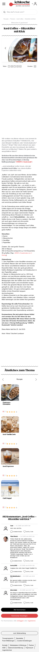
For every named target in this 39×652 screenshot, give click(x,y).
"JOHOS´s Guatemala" (24, 162)
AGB (3, 648)
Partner (31, 645)
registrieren (32, 621)
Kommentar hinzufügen (19, 616)
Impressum (29, 648)
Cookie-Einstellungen (24, 640)
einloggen (20, 621)
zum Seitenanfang (19, 633)
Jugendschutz (7, 650)
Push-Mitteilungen (8, 641)
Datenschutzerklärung (15, 648)
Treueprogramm (7, 638)
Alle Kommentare (19, 610)
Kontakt (4, 645)
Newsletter (19, 638)
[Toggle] (34, 3)
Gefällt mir (29, 531)
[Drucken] (35, 66)
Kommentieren (17, 531)
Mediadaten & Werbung (18, 645)
